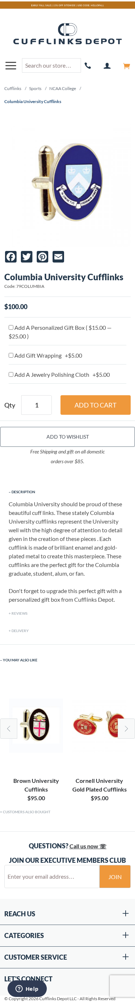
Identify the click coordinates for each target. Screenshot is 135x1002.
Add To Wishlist (67, 437)
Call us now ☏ (88, 846)
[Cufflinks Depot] (67, 34)
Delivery (20, 630)
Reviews (19, 613)
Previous (8, 729)
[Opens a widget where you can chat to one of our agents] (27, 989)
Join (115, 876)
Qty (9, 405)
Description (23, 492)
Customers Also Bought (26, 812)
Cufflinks (12, 88)
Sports (35, 88)
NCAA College (62, 88)
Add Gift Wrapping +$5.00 (47, 355)
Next (126, 729)
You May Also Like (20, 660)
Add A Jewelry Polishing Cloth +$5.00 (61, 374)
